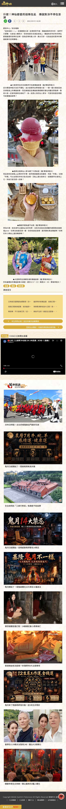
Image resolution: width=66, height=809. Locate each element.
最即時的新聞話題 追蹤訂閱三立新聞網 (48, 301)
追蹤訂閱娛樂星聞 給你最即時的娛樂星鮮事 (24, 306)
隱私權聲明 (40, 800)
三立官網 (22, 800)
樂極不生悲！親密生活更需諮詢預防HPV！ (44, 311)
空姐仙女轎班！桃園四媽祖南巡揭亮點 (40, 327)
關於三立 (31, 800)
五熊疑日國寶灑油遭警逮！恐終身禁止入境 (23, 301)
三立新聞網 (12, 800)
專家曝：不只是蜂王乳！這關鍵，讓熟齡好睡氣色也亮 (18, 311)
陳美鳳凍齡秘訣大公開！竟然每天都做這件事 (44, 307)
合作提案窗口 (52, 800)
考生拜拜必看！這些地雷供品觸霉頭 (25, 321)
